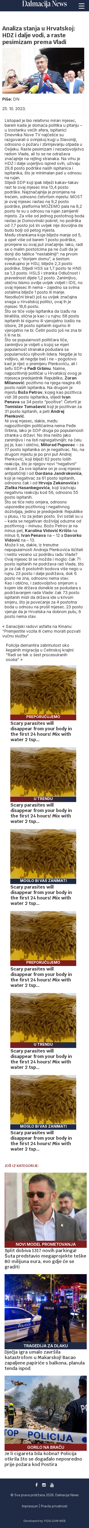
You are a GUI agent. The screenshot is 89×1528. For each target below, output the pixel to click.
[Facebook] (36, 1485)
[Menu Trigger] (81, 5)
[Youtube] (52, 1485)
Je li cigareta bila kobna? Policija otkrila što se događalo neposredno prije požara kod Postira (43, 1459)
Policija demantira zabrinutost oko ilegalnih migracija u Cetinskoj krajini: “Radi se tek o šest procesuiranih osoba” (40, 652)
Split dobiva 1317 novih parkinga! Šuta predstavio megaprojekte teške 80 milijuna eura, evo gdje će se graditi (45, 1259)
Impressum (30, 1506)
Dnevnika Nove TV (23, 134)
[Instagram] (44, 1485)
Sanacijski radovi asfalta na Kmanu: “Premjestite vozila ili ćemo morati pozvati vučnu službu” (41, 631)
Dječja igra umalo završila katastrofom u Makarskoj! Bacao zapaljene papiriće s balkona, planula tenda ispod (45, 1360)
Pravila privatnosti (54, 1506)
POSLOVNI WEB (54, 1521)
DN (16, 99)
